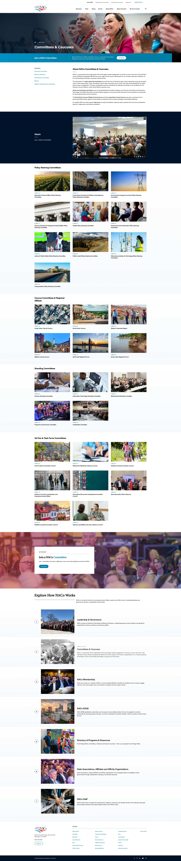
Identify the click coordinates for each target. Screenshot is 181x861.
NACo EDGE (90, 2)
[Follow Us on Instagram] (145, 858)
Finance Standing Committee (44, 396)
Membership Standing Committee (121, 396)
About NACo (109, 9)
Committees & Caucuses (42, 77)
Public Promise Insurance (117, 2)
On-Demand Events (122, 831)
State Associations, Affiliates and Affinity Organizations (102, 769)
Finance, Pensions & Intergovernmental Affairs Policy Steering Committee (51, 226)
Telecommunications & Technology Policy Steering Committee (126, 257)
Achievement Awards (122, 848)
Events (100, 9)
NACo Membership (86, 679)
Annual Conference (99, 840)
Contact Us (38, 843)
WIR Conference (98, 845)
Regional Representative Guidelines (45, 84)
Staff (73, 842)
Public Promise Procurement (102, 2)
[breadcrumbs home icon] (35, 42)
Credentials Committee (80, 425)
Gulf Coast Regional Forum (81, 357)
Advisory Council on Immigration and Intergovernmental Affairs (46, 495)
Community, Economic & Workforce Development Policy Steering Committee (88, 196)
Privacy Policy (143, 831)
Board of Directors (40, 74)
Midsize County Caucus (42, 357)
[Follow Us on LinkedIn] (139, 858)
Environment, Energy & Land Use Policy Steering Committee (126, 196)
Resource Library (99, 831)
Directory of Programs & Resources (93, 740)
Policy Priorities (75, 848)
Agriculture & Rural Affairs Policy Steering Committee (48, 196)
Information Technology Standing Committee (86, 396)
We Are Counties (135, 9)
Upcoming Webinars (99, 848)
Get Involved (121, 58)
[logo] (41, 11)
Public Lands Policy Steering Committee (85, 256)
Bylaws (37, 81)
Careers (120, 842)
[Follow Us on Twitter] (134, 858)
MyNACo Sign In (139, 2)
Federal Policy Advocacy (77, 845)
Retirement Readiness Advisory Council (85, 466)
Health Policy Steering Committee (83, 226)
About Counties (121, 9)
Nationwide (128, 2)
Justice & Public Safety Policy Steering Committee (50, 256)
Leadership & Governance (89, 619)
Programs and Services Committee (45, 425)
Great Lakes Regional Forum (120, 357)
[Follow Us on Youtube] (143, 858)
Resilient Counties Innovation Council (46, 525)
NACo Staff (82, 799)
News (119, 834)
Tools (86, 9)
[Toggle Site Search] (145, 8)
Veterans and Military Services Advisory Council (88, 525)
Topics (94, 9)
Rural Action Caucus (79, 328)
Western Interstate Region (119, 328)
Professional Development (100, 834)
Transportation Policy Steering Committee (47, 286)
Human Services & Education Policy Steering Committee (125, 226)
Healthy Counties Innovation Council (122, 466)
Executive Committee (41, 71)
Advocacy (79, 9)
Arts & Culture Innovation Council (45, 466)
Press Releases (121, 837)
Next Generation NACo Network (121, 494)
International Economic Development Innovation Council (88, 495)
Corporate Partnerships (123, 840)
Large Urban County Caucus (43, 328)
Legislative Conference (100, 842)
